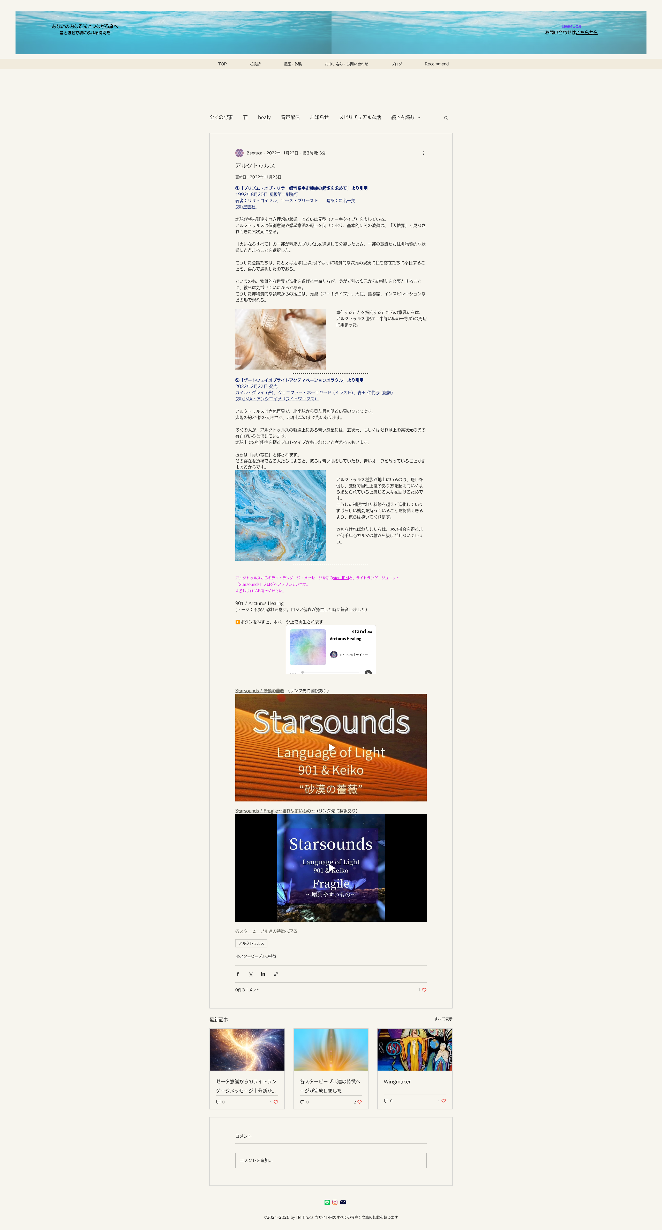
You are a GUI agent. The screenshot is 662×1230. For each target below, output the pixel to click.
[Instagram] (334, 1202)
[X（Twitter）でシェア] (250, 973)
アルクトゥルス (251, 943)
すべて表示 (443, 1019)
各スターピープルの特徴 (256, 956)
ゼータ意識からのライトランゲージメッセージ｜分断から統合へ (246, 1087)
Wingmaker (397, 1081)
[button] (445, 117)
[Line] (327, 1202)
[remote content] (331, 650)
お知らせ (319, 117)
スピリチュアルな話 (360, 117)
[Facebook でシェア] (237, 973)
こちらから (587, 32)
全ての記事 (221, 117)
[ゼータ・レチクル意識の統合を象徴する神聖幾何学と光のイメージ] (247, 1050)
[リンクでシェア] (275, 973)
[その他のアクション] (423, 153)
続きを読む (403, 117)
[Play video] (331, 747)
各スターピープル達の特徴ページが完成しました (330, 1086)
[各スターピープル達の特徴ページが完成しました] (331, 1050)
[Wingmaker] (415, 1050)
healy (264, 117)
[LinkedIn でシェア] (263, 973)
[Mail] (343, 1202)
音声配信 (290, 117)
